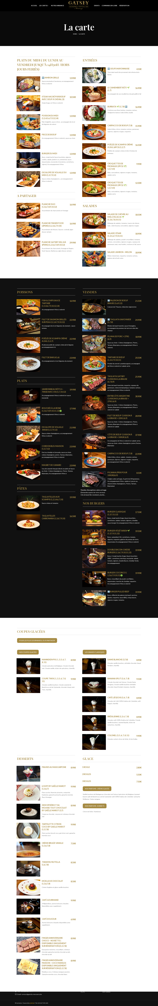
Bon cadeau (106, 992)
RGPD (83, 992)
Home (75, 34)
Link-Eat (32, 1003)
